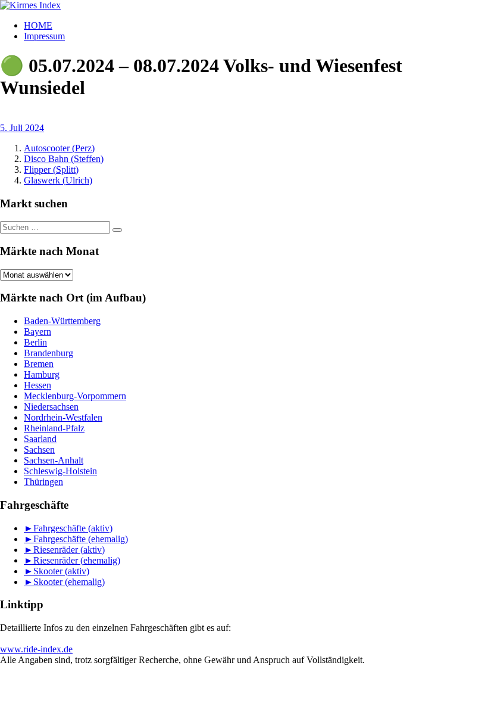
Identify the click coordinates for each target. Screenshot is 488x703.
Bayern (37, 331)
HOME (38, 25)
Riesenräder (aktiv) (69, 550)
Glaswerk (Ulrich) (58, 180)
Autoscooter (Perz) (59, 148)
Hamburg (42, 374)
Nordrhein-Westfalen (63, 417)
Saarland (40, 439)
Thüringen (43, 482)
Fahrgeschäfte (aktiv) (72, 528)
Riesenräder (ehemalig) (76, 560)
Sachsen (39, 449)
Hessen (37, 385)
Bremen (39, 364)
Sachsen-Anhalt (53, 460)
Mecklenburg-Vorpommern (75, 396)
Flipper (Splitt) (51, 169)
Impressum (44, 36)
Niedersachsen (51, 407)
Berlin (35, 342)
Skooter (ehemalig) (69, 582)
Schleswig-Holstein (60, 471)
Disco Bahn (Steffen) (64, 159)
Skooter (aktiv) (61, 571)
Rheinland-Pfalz (54, 428)
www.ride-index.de (36, 649)
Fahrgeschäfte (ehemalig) (80, 539)
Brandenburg (48, 353)
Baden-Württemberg (62, 321)
